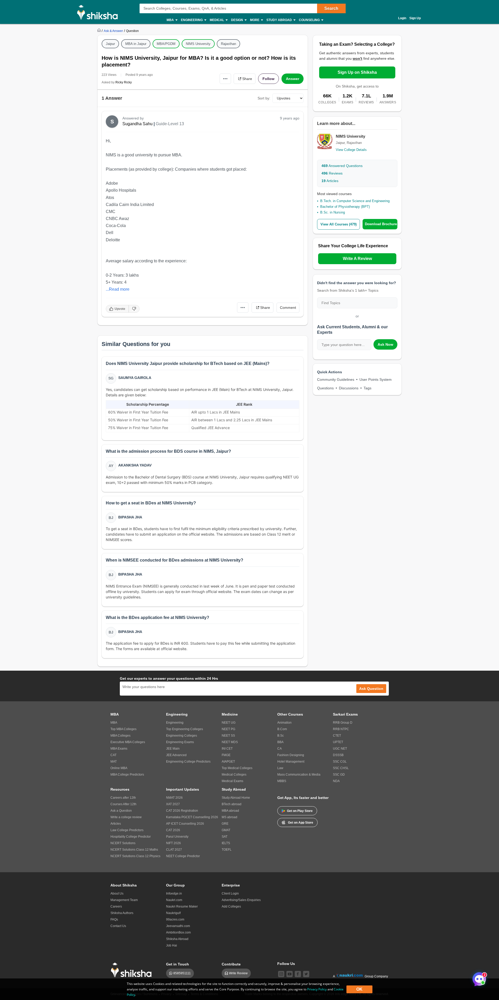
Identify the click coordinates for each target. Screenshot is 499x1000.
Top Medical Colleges (237, 768)
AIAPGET (228, 761)
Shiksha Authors (121, 913)
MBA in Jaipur (135, 44)
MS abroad (229, 817)
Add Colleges (231, 906)
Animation (284, 722)
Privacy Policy (317, 989)
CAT (113, 755)
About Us (116, 893)
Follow (268, 79)
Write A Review (357, 258)
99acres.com (175, 919)
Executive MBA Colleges (127, 742)
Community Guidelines (335, 379)
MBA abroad (230, 810)
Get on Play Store (300, 811)
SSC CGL (340, 761)
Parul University (177, 836)
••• (225, 78)
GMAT (226, 830)
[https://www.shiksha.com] (99, 31)
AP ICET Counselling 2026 (185, 823)
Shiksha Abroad (177, 939)
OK (359, 989)
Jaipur (110, 44)
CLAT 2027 (174, 849)
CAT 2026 (173, 830)
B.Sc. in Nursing (332, 212)
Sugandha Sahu (137, 124)
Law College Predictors (126, 830)
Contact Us (118, 926)
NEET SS (228, 735)
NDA (336, 781)
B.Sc (280, 735)
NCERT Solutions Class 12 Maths (134, 849)
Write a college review (126, 817)
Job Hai (171, 945)
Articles (329, 181)
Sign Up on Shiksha (357, 72)
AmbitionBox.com (178, 932)
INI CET (227, 748)
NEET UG (228, 722)
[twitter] (306, 974)
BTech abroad (231, 804)
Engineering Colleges (181, 735)
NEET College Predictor (183, 856)
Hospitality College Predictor (130, 836)
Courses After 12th (123, 804)
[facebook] (297, 974)
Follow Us (286, 964)
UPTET (338, 742)
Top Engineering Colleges (184, 729)
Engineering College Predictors (188, 761)
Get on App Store (300, 822)
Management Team (124, 900)
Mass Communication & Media (298, 774)
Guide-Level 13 (170, 124)
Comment (288, 307)
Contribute (231, 964)
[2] (477, 977)
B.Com (282, 729)
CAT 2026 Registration (182, 810)
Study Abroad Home (236, 797)
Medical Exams (232, 781)
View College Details (351, 150)
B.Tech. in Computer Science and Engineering (355, 201)
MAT (113, 761)
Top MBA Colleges (123, 729)
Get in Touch (177, 964)
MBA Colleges (120, 735)
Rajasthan (228, 44)
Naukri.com (174, 900)
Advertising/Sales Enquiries (241, 900)
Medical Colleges (234, 774)
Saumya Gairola (134, 378)
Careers (116, 906)
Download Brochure (381, 224)
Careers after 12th (123, 797)
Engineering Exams (180, 742)
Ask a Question (121, 810)
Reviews (332, 173)
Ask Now (385, 344)
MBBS (281, 781)
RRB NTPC (341, 729)
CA (279, 748)
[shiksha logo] (132, 970)
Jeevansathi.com (178, 926)
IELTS (226, 843)
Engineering (174, 722)
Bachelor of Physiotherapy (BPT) (345, 207)
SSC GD (339, 774)
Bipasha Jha (130, 517)
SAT (224, 836)
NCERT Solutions (122, 843)
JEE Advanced (176, 755)
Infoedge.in (174, 893)
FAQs (114, 919)
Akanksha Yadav (135, 465)
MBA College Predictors (127, 774)
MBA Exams (118, 748)
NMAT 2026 (174, 797)
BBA (280, 742)
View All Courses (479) (338, 224)
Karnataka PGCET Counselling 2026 (192, 817)
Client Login (230, 893)
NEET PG (228, 729)
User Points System (375, 379)
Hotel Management (290, 761)
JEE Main (173, 748)
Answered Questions (342, 166)
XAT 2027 (173, 804)
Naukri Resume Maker (182, 906)
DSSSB (338, 755)
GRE (225, 823)
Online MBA (118, 768)
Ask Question (371, 688)
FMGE (226, 755)
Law (280, 768)
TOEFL (227, 849)
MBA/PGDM (166, 44)
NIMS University (198, 44)
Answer (292, 79)
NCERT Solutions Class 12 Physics (135, 856)
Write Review (238, 973)
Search (331, 8)
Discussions (348, 388)
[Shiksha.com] (99, 12)
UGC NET (340, 748)
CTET (337, 735)
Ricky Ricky (123, 82)
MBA (113, 722)
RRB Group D (342, 722)
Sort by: (264, 98)
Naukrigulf (173, 913)
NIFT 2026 (173, 843)
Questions (325, 388)
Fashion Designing (290, 755)
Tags (367, 388)
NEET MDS (230, 742)
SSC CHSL (341, 768)
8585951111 (182, 973)
